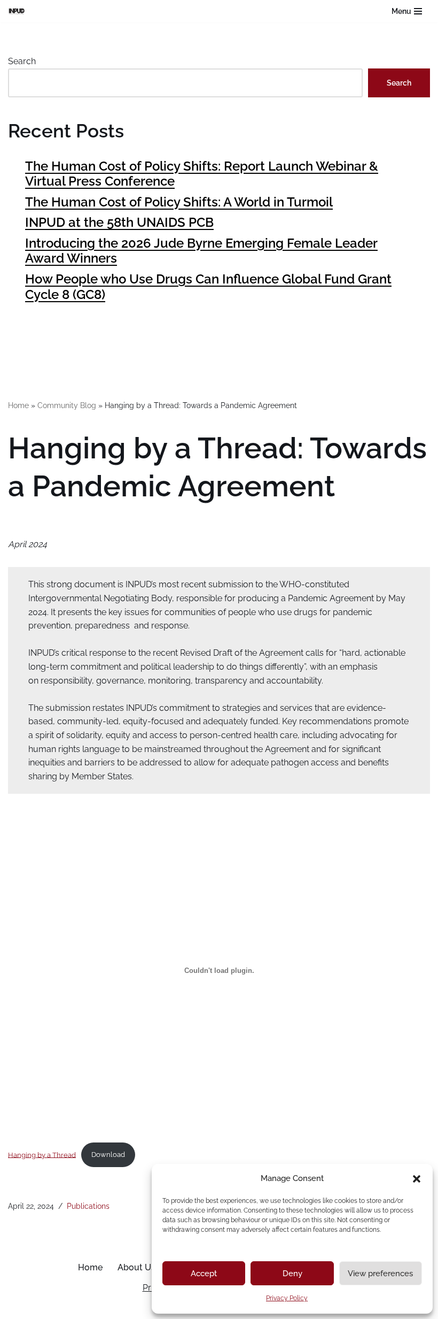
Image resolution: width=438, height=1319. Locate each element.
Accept (204, 1273)
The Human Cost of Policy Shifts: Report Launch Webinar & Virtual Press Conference (201, 173)
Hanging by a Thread (42, 1155)
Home (18, 405)
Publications (88, 1205)
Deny (292, 1273)
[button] (416, 1179)
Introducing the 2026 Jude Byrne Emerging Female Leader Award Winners (201, 250)
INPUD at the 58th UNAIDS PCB (119, 222)
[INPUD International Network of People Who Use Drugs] (19, 10)
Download (108, 1155)
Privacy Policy (287, 1298)
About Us (136, 1267)
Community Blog (66, 405)
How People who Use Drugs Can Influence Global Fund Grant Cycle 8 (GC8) (208, 286)
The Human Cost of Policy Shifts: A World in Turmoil (179, 202)
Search (22, 61)
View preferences (380, 1273)
